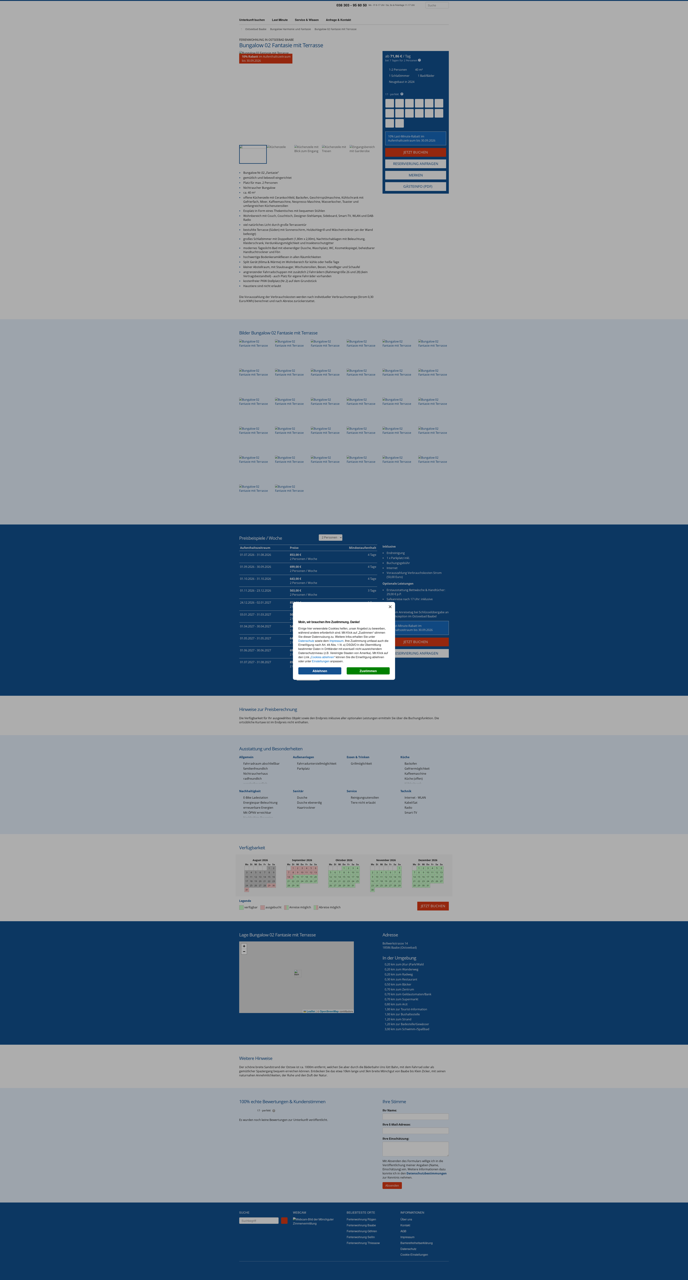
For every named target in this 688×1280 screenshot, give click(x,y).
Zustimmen (368, 671)
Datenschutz (306, 641)
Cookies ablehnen (322, 657)
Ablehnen (319, 671)
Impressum (336, 641)
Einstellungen (320, 661)
